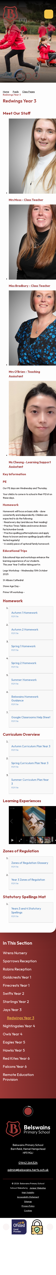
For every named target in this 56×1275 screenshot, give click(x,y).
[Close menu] (48, 14)
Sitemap (28, 1201)
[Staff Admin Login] (37, 1226)
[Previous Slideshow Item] (20, 76)
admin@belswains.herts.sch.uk (28, 1170)
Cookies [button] (28, 1210)
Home (6, 91)
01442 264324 (28, 1163)
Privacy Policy (28, 1206)
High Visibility (28, 1192)
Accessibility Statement (28, 1197)
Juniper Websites (38, 1188)
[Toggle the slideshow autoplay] (36, 76)
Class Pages (28, 91)
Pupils (16, 91)
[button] (15, 821)
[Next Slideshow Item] (28, 76)
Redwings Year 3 (12, 94)
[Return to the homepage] (10, 14)
